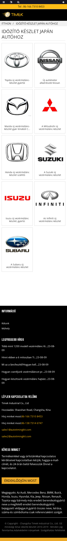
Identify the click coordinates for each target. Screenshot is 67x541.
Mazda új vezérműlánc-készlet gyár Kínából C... (17, 128)
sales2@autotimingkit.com (16, 436)
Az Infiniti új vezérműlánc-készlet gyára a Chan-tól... (50, 220)
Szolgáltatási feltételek (53, 530)
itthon (6, 23)
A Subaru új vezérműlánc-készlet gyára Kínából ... (17, 266)
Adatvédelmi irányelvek (26, 530)
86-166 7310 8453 (33, 6)
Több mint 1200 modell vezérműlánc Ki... (24, 346)
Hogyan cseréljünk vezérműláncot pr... (23, 371)
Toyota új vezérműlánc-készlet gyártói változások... (17, 81)
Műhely (6, 328)
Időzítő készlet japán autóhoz (37, 23)
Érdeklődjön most (20, 480)
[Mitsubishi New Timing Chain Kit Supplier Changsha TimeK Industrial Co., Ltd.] (50, 106)
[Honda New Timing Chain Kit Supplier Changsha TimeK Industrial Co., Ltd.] (17, 152)
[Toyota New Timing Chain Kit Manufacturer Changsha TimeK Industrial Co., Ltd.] (17, 60)
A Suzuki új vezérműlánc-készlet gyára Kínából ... (50, 174)
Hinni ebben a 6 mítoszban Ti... (19, 357)
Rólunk (5, 323)
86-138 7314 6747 (32, 423)
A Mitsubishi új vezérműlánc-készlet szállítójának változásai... (50, 128)
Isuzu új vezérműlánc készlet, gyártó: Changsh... (17, 220)
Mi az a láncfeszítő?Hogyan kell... (20, 364)
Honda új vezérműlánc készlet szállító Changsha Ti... (17, 174)
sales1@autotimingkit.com (16, 429)
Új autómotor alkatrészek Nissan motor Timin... (50, 81)
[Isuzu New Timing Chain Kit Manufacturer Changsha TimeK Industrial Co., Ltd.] (17, 198)
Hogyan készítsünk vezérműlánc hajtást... (24, 379)
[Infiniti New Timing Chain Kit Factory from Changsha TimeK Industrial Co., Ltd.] (50, 198)
